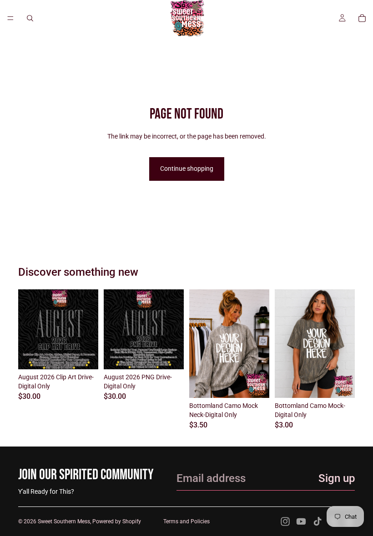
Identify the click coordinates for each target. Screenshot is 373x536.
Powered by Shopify (116, 521)
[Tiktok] (317, 521)
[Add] (84, 355)
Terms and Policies (186, 521)
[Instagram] (285, 521)
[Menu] (10, 18)
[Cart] (362, 18)
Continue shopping (186, 168)
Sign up (336, 478)
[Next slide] (259, 344)
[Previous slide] (199, 344)
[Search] (30, 18)
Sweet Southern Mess (64, 521)
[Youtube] (301, 521)
